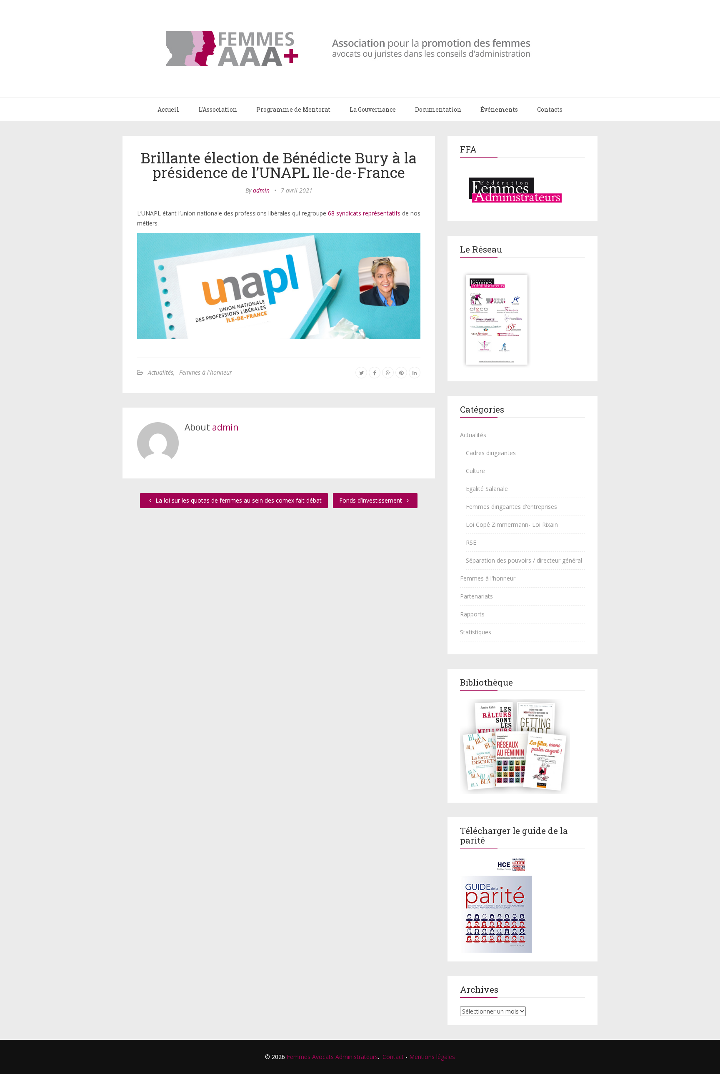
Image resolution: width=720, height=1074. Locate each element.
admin (261, 190)
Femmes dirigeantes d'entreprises (511, 507)
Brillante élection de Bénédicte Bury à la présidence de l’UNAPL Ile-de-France (279, 165)
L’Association (217, 109)
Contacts (549, 109)
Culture (475, 471)
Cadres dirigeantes (491, 453)
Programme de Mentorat (293, 109)
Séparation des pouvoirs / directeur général (524, 560)
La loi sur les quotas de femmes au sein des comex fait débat (238, 500)
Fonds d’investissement (371, 500)
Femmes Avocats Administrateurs (332, 1057)
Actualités (160, 372)
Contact (393, 1057)
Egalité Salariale (487, 489)
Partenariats (476, 596)
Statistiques (475, 632)
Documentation (438, 109)
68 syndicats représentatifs (364, 213)
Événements (499, 109)
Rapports (472, 614)
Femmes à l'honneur (205, 372)
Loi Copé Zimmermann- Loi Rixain (512, 524)
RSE (471, 542)
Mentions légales (432, 1057)
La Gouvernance (373, 109)
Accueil (168, 109)
